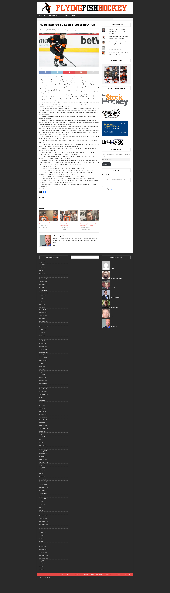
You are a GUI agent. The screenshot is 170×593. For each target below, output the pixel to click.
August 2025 (42, 295)
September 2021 (43, 428)
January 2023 (43, 383)
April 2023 (42, 374)
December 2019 (43, 487)
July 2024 (42, 332)
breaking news (67, 30)
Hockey (74, 30)
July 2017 (41, 561)
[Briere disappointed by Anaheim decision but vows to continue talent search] (115, 80)
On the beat (128, 574)
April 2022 (42, 408)
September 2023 (43, 360)
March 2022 (42, 411)
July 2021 (41, 434)
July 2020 (42, 467)
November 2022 (43, 389)
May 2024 (42, 338)
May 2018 (42, 541)
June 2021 (42, 436)
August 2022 (42, 397)
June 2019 (42, 504)
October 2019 (43, 493)
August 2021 (42, 431)
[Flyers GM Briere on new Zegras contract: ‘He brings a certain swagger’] (115, 74)
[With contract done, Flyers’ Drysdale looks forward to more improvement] (115, 68)
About (68, 574)
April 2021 (41, 442)
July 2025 (42, 298)
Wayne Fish (56, 30)
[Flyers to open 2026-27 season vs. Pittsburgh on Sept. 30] (108, 80)
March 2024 (42, 343)
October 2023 (43, 357)
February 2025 (43, 312)
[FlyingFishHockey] (85, 13)
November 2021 (43, 422)
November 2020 (43, 456)
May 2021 (41, 439)
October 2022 (43, 391)
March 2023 (42, 377)
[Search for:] (122, 19)
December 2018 (43, 521)
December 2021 (43, 419)
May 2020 (42, 473)
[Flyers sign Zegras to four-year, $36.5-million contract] (123, 74)
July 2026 (42, 264)
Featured (119, 574)
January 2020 (43, 484)
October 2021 (43, 425)
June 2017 (42, 563)
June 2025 (42, 301)
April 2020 (42, 476)
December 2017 (43, 555)
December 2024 (43, 318)
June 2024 (42, 335)
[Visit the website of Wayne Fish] (54, 245)
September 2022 (43, 394)
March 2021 (42, 445)
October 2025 (43, 290)
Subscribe (106, 164)
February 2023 (43, 380)
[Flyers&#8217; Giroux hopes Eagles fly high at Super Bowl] (48, 215)
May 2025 (42, 304)
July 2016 (41, 569)
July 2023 (42, 366)
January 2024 (43, 349)
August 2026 (42, 262)
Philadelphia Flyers (81, 30)
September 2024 (43, 326)
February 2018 (43, 549)
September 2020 (44, 462)
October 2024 (43, 324)
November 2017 (43, 558)
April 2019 (42, 510)
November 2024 (43, 321)
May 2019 (42, 507)
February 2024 (43, 346)
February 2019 (43, 515)
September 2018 (43, 530)
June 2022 (42, 403)
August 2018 (42, 532)
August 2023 (42, 363)
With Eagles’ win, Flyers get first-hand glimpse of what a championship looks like (88, 223)
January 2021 (43, 451)
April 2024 (42, 341)
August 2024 (42, 329)
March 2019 (42, 513)
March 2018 (42, 546)
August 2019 (42, 499)
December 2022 (43, 386)
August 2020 (42, 465)
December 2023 (43, 352)
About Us (42, 15)
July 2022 (42, 400)
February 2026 (43, 279)
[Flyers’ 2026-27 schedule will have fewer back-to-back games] (108, 74)
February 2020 (43, 482)
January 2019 (43, 518)
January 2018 (43, 552)
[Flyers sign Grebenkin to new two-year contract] (108, 68)
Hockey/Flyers (54, 15)
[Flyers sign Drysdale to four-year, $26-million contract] (123, 68)
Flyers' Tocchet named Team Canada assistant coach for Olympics (117, 31)
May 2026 (42, 270)
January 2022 (43, 417)
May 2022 (42, 405)
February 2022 (43, 414)
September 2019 (43, 496)
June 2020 (42, 470)
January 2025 (43, 315)
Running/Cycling (69, 15)
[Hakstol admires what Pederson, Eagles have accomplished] (69, 215)
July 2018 (41, 535)
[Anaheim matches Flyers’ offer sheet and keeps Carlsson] (123, 80)
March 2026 (42, 276)
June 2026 (42, 267)
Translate (115, 189)
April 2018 (42, 544)
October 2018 (43, 527)
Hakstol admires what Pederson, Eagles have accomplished (66, 223)
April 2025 (42, 307)
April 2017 (41, 566)
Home (61, 574)
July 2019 (41, 501)
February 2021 (43, 448)
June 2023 (42, 369)
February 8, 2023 (46, 30)
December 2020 (43, 453)
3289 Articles (71, 236)
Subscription (77, 574)
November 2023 (43, 355)
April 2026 (42, 273)
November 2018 (43, 524)
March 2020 (42, 479)
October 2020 (43, 459)
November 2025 (43, 287)
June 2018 (42, 538)
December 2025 (43, 284)
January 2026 (43, 281)
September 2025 (43, 293)
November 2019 (43, 490)
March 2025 (42, 310)
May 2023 (42, 372)
